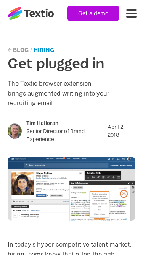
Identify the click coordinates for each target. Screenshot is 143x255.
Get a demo (93, 13)
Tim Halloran (42, 123)
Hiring (44, 50)
